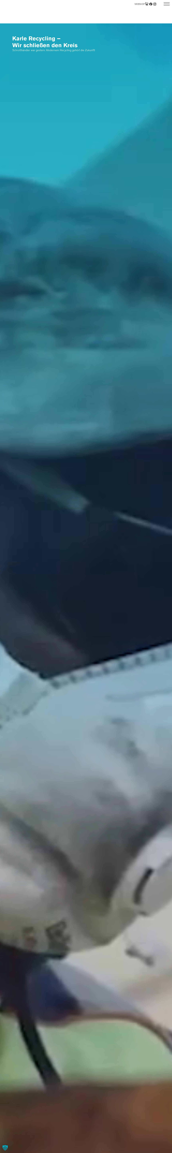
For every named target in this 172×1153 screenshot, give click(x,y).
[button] (5, 1148)
